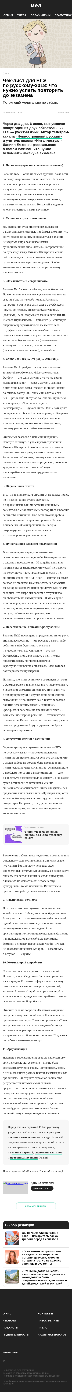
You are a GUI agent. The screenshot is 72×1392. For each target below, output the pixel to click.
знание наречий (22, 1152)
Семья (8, 15)
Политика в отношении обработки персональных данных (31, 1376)
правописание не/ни (24, 1157)
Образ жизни (41, 15)
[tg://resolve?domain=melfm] (6, 1300)
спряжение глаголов (48, 1152)
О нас (7, 1313)
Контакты (45, 1313)
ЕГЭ (7, 73)
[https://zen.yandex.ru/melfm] (16, 1300)
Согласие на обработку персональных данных (26, 1373)
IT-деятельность (16, 1334)
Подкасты (11, 1327)
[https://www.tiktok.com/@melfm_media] (36, 1300)
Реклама (9, 1320)
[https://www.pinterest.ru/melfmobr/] (46, 1300)
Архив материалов (52, 1334)
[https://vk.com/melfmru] (26, 1300)
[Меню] (66, 5)
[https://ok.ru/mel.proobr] (55, 1300)
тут (39, 1040)
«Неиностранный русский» (39, 136)
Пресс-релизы (49, 1320)
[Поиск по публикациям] (5, 5)
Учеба (21, 15)
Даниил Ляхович (42, 1182)
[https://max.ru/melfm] (65, 1300)
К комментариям (35, 1206)
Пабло (43, 1327)
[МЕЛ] (36, 5)
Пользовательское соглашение (18, 1370)
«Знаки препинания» (32, 525)
